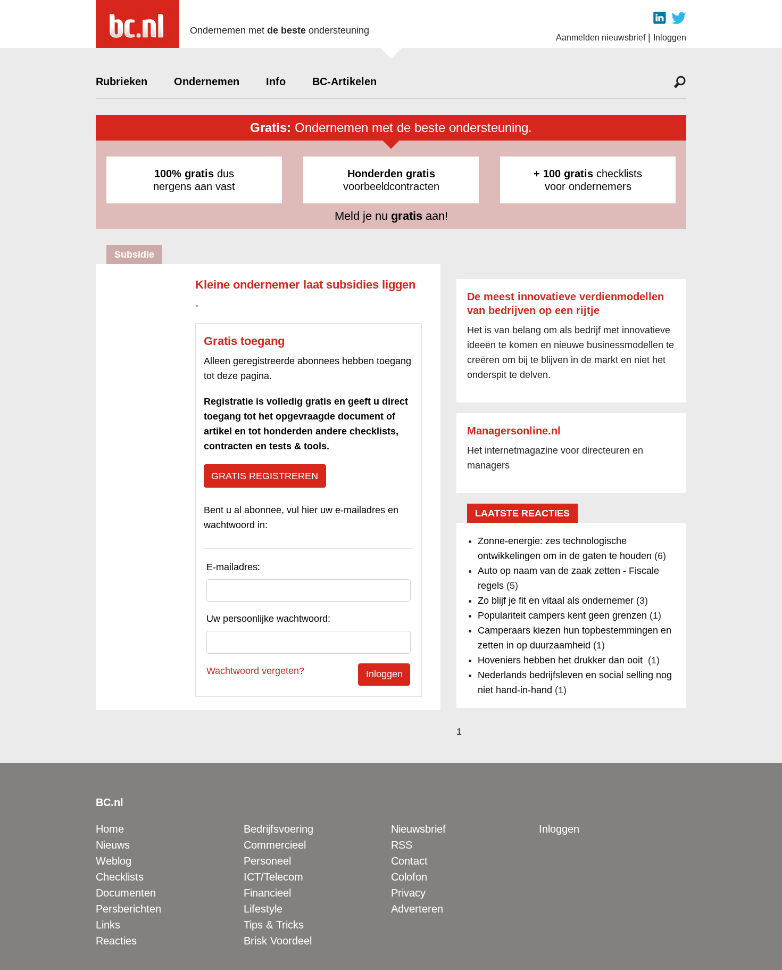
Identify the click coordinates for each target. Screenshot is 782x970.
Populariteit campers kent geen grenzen (562, 615)
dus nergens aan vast (194, 180)
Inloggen (669, 37)
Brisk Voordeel (278, 941)
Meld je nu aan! (391, 216)
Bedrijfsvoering (278, 829)
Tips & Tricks (274, 925)
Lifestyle (263, 909)
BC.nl (109, 802)
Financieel (267, 893)
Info (276, 81)
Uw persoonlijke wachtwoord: (268, 618)
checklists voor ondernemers (588, 180)
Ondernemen (206, 81)
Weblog (113, 861)
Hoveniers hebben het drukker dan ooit (561, 660)
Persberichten (128, 909)
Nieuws (113, 845)
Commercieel (275, 845)
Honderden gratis (391, 173)
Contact (409, 861)
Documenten (126, 893)
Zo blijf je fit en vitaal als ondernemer (556, 600)
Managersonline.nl (514, 431)
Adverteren (417, 909)
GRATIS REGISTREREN (264, 476)
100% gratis (184, 173)
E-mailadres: (233, 567)
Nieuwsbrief (418, 829)
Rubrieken (121, 81)
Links (108, 925)
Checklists (120, 877)
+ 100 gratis (563, 173)
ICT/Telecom (273, 877)
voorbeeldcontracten (391, 180)
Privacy (408, 893)
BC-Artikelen (344, 81)
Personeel (267, 861)
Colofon (409, 877)
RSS (401, 845)
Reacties (116, 941)
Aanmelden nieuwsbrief (600, 37)
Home (110, 829)
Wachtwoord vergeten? (255, 670)
